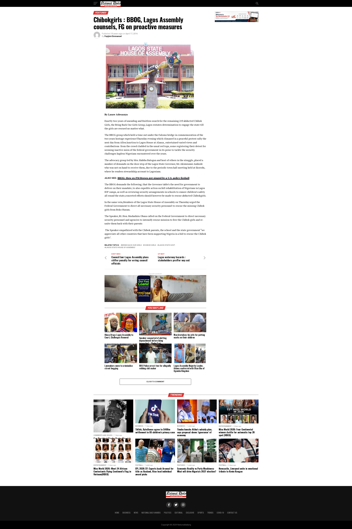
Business (126, 512)
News (136, 512)
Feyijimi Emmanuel (113, 36)
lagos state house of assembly (120, 247)
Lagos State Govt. (167, 245)
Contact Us (232, 512)
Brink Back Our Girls (132, 245)
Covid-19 (220, 512)
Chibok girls (150, 245)
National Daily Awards (151, 512)
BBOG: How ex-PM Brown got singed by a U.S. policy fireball (153, 177)
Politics (167, 512)
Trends (210, 512)
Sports (200, 512)
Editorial (179, 512)
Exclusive (190, 512)
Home (117, 512)
